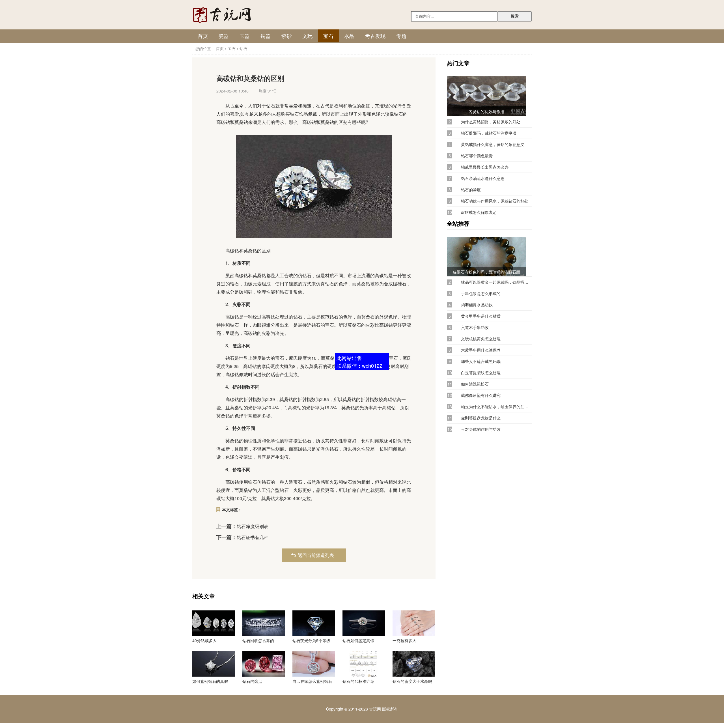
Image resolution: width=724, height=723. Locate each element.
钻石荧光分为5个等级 (311, 640)
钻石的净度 (471, 189)
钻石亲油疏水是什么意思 (483, 178)
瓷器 (224, 35)
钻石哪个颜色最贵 (477, 155)
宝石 (328, 35)
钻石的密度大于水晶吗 (412, 681)
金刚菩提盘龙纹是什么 (481, 418)
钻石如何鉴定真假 (358, 640)
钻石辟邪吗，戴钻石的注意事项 (488, 133)
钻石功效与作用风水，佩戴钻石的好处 (494, 201)
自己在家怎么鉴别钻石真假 (312, 681)
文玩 (307, 35)
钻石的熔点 (252, 681)
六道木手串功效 (475, 327)
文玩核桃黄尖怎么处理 (481, 338)
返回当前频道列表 (316, 555)
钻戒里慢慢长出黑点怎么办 (484, 167)
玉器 (245, 35)
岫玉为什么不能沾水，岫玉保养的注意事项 (496, 406)
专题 (401, 35)
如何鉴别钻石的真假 (210, 681)
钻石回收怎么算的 (258, 640)
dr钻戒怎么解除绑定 (478, 212)
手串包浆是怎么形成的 (481, 293)
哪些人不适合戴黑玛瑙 (481, 361)
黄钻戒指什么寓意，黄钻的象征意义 (492, 144)
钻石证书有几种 (252, 537)
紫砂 (286, 35)
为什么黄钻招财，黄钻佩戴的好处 (490, 121)
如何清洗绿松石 (475, 384)
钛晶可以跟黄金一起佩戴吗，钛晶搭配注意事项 (496, 282)
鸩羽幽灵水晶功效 (477, 304)
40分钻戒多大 (204, 640)
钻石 (243, 48)
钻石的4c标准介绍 (358, 681)
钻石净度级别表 (252, 526)
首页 (203, 35)
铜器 (265, 35)
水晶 (349, 35)
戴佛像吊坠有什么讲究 (481, 395)
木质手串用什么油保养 (481, 350)
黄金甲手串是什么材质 (481, 316)
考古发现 (375, 35)
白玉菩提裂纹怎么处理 (481, 372)
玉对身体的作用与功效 (481, 429)
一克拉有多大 (404, 640)
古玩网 (375, 709)
